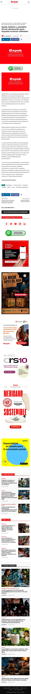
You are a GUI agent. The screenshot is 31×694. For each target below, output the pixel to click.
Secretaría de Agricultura (22, 187)
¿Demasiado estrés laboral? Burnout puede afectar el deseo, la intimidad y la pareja (15, 679)
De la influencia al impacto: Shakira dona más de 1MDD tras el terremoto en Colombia (9, 540)
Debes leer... (4, 523)
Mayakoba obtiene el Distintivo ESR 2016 (24, 201)
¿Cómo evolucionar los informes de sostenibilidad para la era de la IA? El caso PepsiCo (9, 509)
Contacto (11, 689)
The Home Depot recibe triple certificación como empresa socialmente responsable (8, 201)
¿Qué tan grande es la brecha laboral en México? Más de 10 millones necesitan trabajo (8, 528)
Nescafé (4, 187)
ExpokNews (8, 36)
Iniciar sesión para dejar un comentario (15, 212)
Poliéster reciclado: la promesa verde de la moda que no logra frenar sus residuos (9, 482)
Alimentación (9, 185)
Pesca (13, 187)
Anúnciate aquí (23, 688)
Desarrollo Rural (17, 185)
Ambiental (4, 478)
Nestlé (8, 187)
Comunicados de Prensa (7, 23)
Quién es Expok (15, 688)
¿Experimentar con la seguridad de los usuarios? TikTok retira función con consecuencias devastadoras (13, 621)
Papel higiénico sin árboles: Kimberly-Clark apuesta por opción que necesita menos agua (15, 650)
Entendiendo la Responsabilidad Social (9, 505)
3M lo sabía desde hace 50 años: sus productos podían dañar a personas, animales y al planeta (9, 552)
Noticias (3, 490)
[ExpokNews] (3, 36)
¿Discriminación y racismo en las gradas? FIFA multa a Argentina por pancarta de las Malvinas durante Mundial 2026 (9, 495)
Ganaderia (25, 185)
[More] (21, 39)
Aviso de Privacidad (18, 689)
